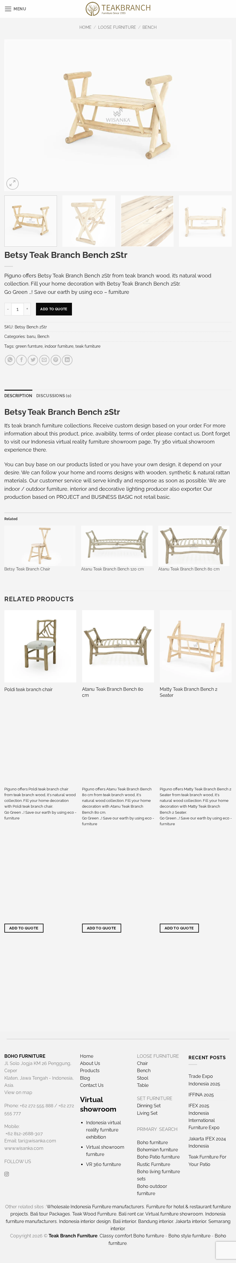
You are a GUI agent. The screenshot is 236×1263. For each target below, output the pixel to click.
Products (90, 1070)
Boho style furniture (189, 1236)
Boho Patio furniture (158, 1157)
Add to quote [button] (24, 928)
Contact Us (92, 1085)
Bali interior (124, 1221)
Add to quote (53, 309)
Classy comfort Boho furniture (132, 1236)
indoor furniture (59, 346)
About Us (90, 1063)
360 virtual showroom (188, 442)
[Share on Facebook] (21, 360)
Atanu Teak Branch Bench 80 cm (189, 569)
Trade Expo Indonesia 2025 (204, 1080)
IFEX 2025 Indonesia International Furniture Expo (204, 1116)
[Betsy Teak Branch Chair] (39, 546)
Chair (142, 1063)
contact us (186, 434)
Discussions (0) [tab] (53, 395)
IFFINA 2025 (201, 1094)
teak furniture (87, 346)
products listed (84, 464)
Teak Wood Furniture (94, 1214)
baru (31, 336)
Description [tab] (18, 395)
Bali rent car (131, 1214)
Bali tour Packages (50, 1214)
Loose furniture (117, 27)
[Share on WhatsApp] (10, 360)
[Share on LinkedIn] (67, 360)
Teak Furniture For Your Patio (208, 1160)
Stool (142, 1078)
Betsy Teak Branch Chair (27, 569)
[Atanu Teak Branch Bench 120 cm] (116, 546)
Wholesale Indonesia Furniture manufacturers (95, 1206)
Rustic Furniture (153, 1164)
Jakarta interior (190, 1221)
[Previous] (16, 115)
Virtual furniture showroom (174, 1214)
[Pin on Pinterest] (56, 360)
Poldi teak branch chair (28, 689)
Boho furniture (152, 1142)
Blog (85, 1078)
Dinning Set (149, 1105)
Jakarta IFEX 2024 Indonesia (207, 1142)
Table (143, 1085)
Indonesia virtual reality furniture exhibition (103, 1130)
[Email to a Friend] (44, 360)
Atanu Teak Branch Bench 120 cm (112, 569)
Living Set (147, 1113)
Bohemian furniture (157, 1149)
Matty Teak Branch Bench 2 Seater (188, 692)
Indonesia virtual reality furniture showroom (84, 442)
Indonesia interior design (85, 1221)
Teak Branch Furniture (73, 1236)
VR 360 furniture (103, 1164)
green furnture (29, 346)
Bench (149, 27)
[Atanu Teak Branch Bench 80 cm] (193, 546)
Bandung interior (155, 1221)
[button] (15, 8)
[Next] (220, 115)
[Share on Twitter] (33, 360)
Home (85, 27)
